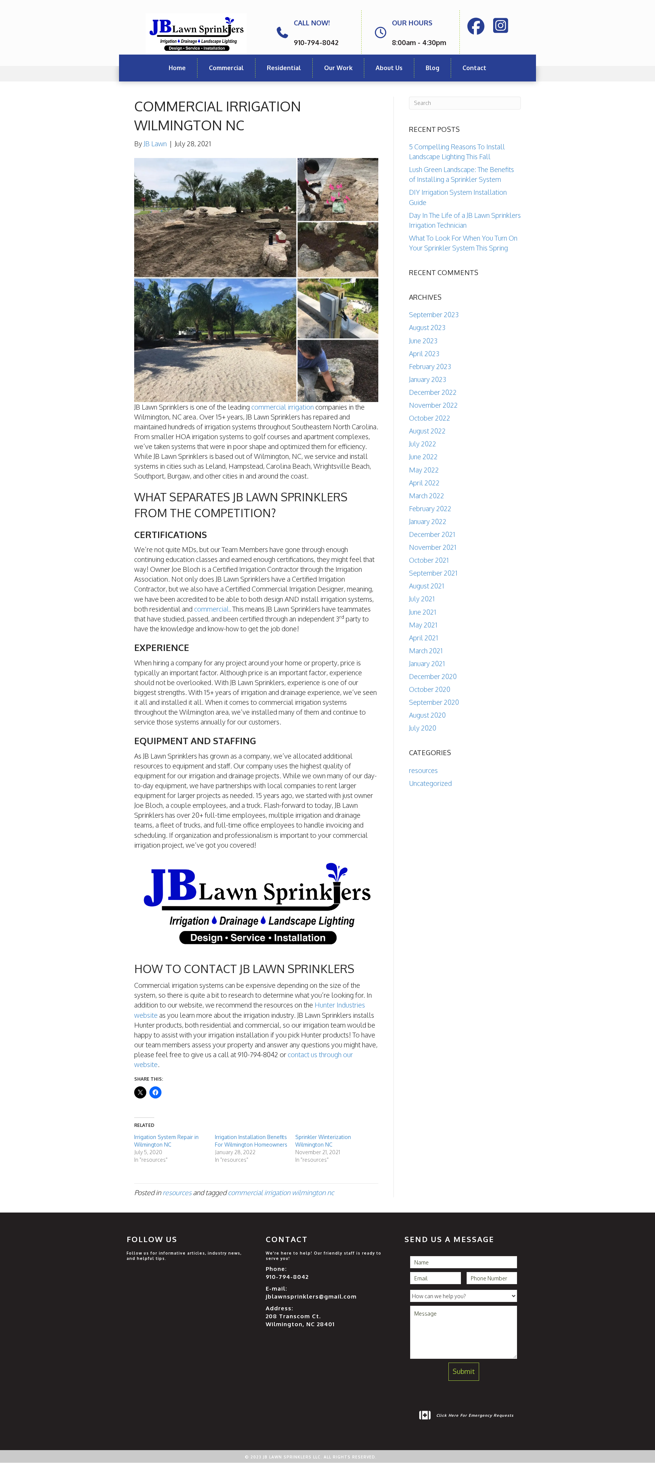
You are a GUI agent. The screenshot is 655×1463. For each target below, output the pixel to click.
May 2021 (423, 625)
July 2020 (422, 728)
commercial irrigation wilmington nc (281, 1192)
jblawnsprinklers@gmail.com (311, 1296)
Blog (432, 68)
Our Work (338, 68)
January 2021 (427, 663)
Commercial (226, 68)
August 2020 (427, 715)
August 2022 (427, 431)
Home (177, 68)
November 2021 (432, 547)
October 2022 (429, 418)
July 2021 (422, 599)
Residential (284, 68)
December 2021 (432, 534)
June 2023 (423, 340)
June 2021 (422, 612)
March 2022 (426, 495)
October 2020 (429, 689)
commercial (211, 609)
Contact (474, 68)
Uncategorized (430, 783)
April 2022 (424, 483)
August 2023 (427, 327)
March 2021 (426, 650)
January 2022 (428, 521)
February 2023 (430, 366)
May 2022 (424, 470)
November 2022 (433, 405)
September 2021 (433, 573)
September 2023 (434, 314)
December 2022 (433, 392)
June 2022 (423, 456)
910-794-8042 (287, 1276)
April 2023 (424, 353)
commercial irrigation (282, 407)
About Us (389, 68)
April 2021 (423, 638)
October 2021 (429, 560)
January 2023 (427, 379)
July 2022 (422, 444)
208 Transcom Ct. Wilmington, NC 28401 (300, 1320)
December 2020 (433, 676)
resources (177, 1192)
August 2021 (426, 586)
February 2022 (430, 508)
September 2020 (434, 702)
